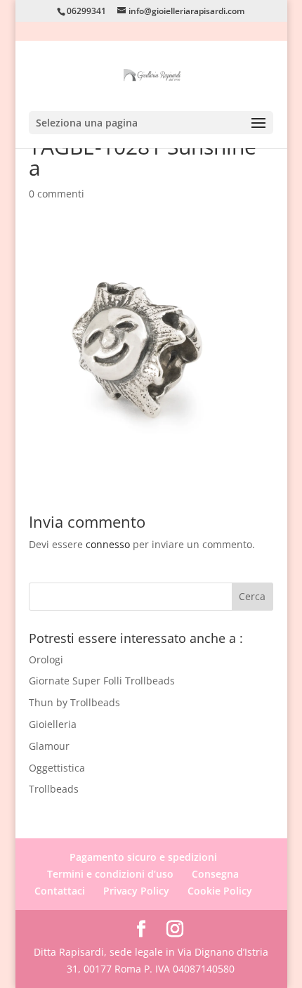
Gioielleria (53, 724)
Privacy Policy (136, 890)
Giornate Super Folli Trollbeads (102, 680)
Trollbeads (54, 788)
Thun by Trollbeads (74, 702)
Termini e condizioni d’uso (110, 873)
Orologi (46, 659)
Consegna (215, 873)
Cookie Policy (220, 890)
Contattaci (59, 890)
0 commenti (56, 193)
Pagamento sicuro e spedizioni (143, 857)
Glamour (49, 746)
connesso (108, 544)
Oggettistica (57, 767)
